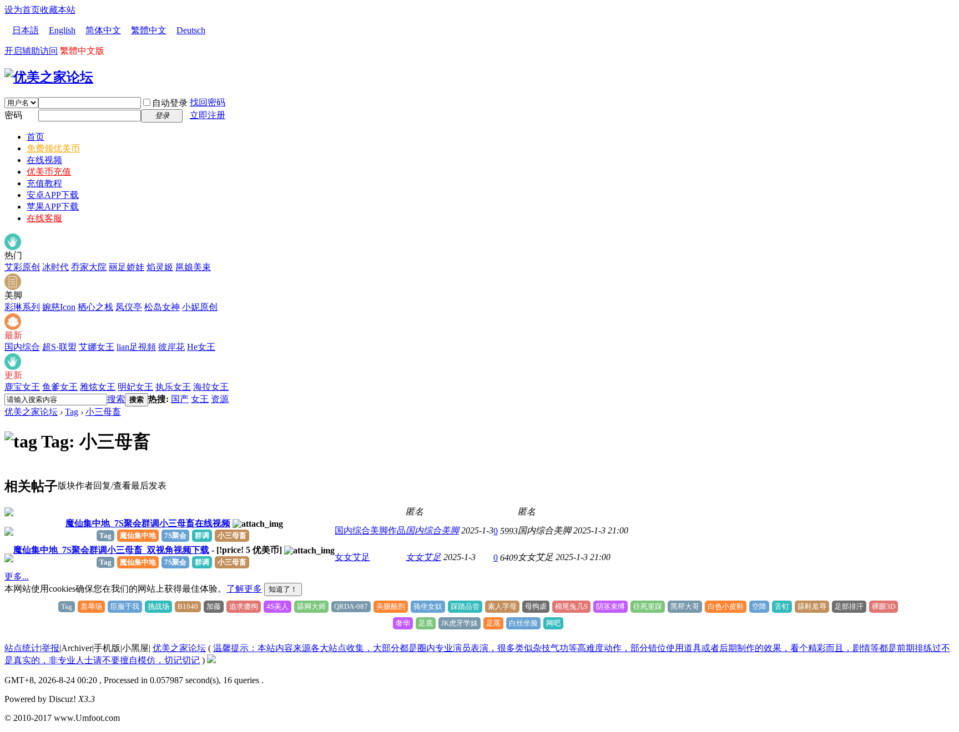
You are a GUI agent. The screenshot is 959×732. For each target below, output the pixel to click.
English (62, 30)
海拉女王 (211, 387)
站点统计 (22, 648)
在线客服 (44, 218)
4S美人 (277, 606)
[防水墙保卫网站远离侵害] (211, 660)
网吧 (553, 623)
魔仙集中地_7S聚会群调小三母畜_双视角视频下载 (111, 550)
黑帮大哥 (684, 606)
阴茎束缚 (610, 606)
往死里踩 (647, 606)
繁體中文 (148, 30)
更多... (16, 576)
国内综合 (22, 347)
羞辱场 (91, 606)
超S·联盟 (59, 347)
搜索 (116, 399)
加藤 (213, 606)
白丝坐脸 (523, 623)
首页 (35, 136)
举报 (50, 648)
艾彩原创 (22, 267)
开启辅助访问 (31, 50)
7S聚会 (175, 535)
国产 (180, 399)
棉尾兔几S (571, 606)
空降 (759, 606)
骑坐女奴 (427, 606)
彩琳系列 (22, 307)
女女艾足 (352, 557)
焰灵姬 (160, 267)
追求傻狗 (243, 606)
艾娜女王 (96, 347)
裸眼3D (883, 606)
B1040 (188, 606)
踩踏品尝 (465, 606)
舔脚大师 (311, 606)
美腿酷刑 (390, 606)
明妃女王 (135, 387)
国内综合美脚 (432, 530)
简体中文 (103, 30)
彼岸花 (171, 347)
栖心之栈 (95, 307)
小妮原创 (200, 307)
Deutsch (190, 30)
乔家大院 (89, 267)
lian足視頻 (136, 347)
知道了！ (283, 589)
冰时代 (55, 267)
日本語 (25, 30)
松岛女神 (162, 307)
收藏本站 (57, 9)
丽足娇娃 (126, 267)
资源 (220, 399)
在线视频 (44, 160)
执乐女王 (173, 387)
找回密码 (207, 102)
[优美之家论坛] (48, 77)
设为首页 (22, 9)
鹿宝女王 (22, 387)
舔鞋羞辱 (812, 606)
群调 (202, 535)
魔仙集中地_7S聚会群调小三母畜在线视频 (147, 523)
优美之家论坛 (31, 411)
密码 (13, 115)
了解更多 (244, 588)
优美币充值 (49, 171)
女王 (200, 399)
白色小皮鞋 (726, 606)
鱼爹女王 (60, 387)
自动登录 (170, 103)
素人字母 (502, 606)
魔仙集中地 (138, 535)
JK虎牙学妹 (459, 623)
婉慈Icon (58, 307)
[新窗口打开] (8, 513)
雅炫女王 (97, 387)
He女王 (201, 347)
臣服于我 (124, 606)
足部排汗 (849, 606)
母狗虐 (536, 606)
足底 (425, 623)
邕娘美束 (193, 267)
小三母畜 (103, 411)
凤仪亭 (128, 307)
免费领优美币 (53, 148)
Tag (71, 411)
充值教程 (44, 183)
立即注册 (207, 115)
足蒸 (493, 623)
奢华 (403, 623)
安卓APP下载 (53, 195)
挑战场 (158, 606)
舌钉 (782, 606)
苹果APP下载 (53, 206)
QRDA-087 (351, 606)
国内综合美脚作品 (370, 530)
